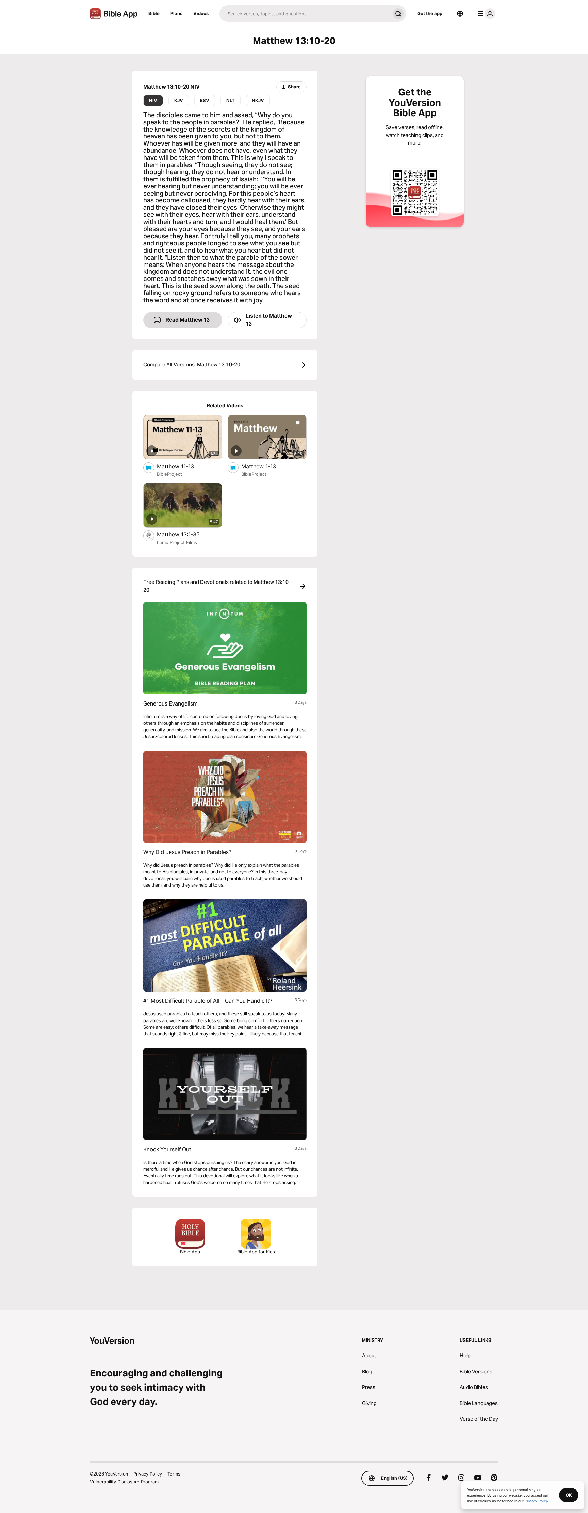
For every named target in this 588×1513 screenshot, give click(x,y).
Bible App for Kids (256, 1251)
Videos (201, 13)
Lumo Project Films (177, 542)
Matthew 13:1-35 (185, 534)
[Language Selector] (460, 13)
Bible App (190, 1251)
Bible (154, 13)
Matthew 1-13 (265, 466)
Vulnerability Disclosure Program (124, 1481)
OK (569, 1495)
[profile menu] (485, 13)
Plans (176, 13)
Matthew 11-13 (182, 466)
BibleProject (169, 474)
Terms (173, 1474)
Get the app (429, 13)
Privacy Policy (147, 1474)
